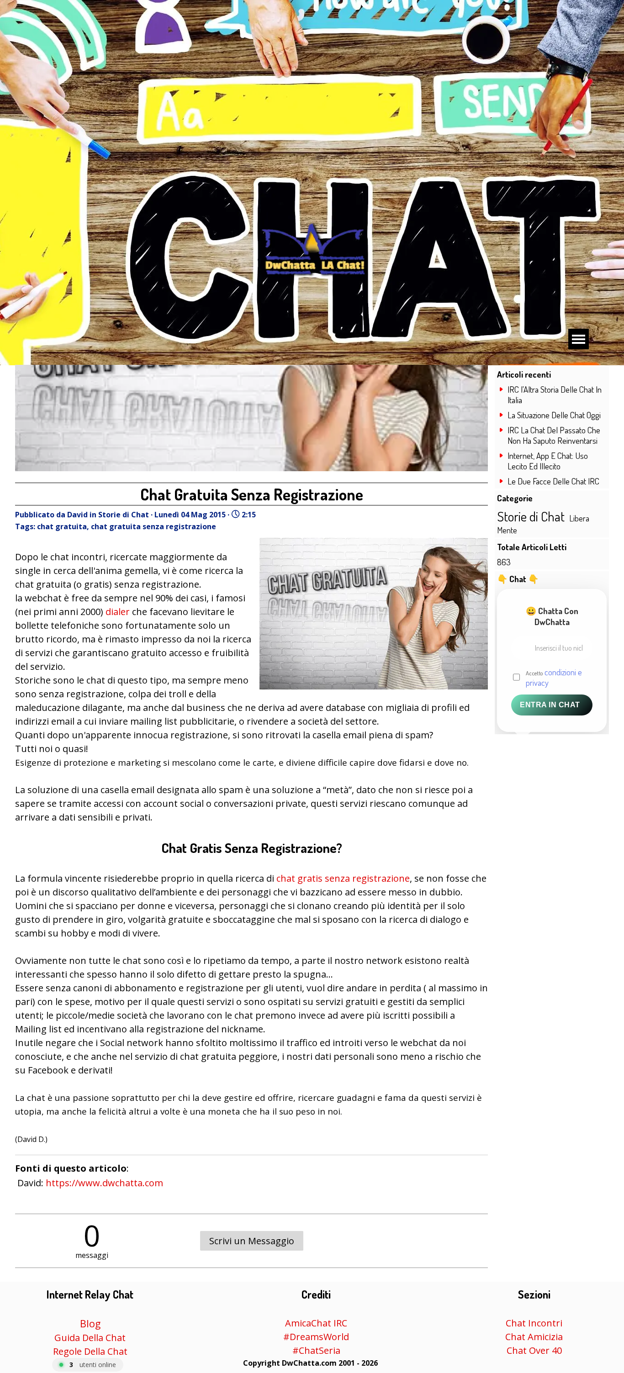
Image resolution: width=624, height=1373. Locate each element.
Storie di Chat (531, 516)
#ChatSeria (316, 1350)
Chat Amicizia (534, 1337)
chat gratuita (62, 526)
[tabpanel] (310, 1362)
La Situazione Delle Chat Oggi (554, 415)
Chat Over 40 (534, 1350)
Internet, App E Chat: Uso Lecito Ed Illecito (548, 460)
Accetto (554, 677)
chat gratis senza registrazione (343, 878)
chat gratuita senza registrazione (153, 526)
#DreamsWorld (316, 1337)
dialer (118, 611)
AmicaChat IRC (316, 1323)
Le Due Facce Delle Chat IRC (553, 481)
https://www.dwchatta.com (104, 1183)
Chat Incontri (534, 1323)
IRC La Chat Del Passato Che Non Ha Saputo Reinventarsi (554, 435)
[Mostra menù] (578, 339)
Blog (90, 1323)
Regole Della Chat (90, 1351)
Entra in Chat (550, 705)
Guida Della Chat (90, 1337)
